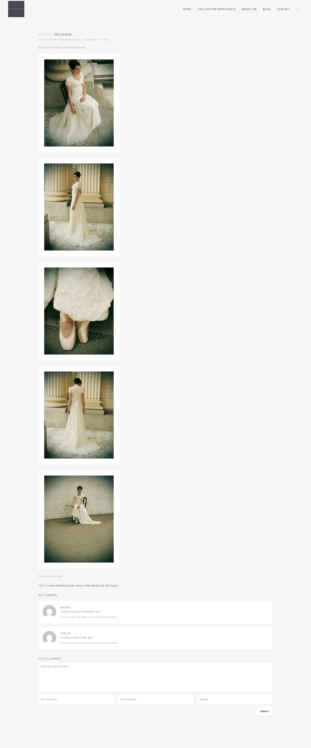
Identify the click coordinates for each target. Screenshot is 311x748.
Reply (98, 611)
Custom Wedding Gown (60, 585)
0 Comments (90, 39)
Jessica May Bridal (87, 585)
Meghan (64, 39)
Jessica (76, 39)
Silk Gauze (111, 585)
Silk (102, 585)
